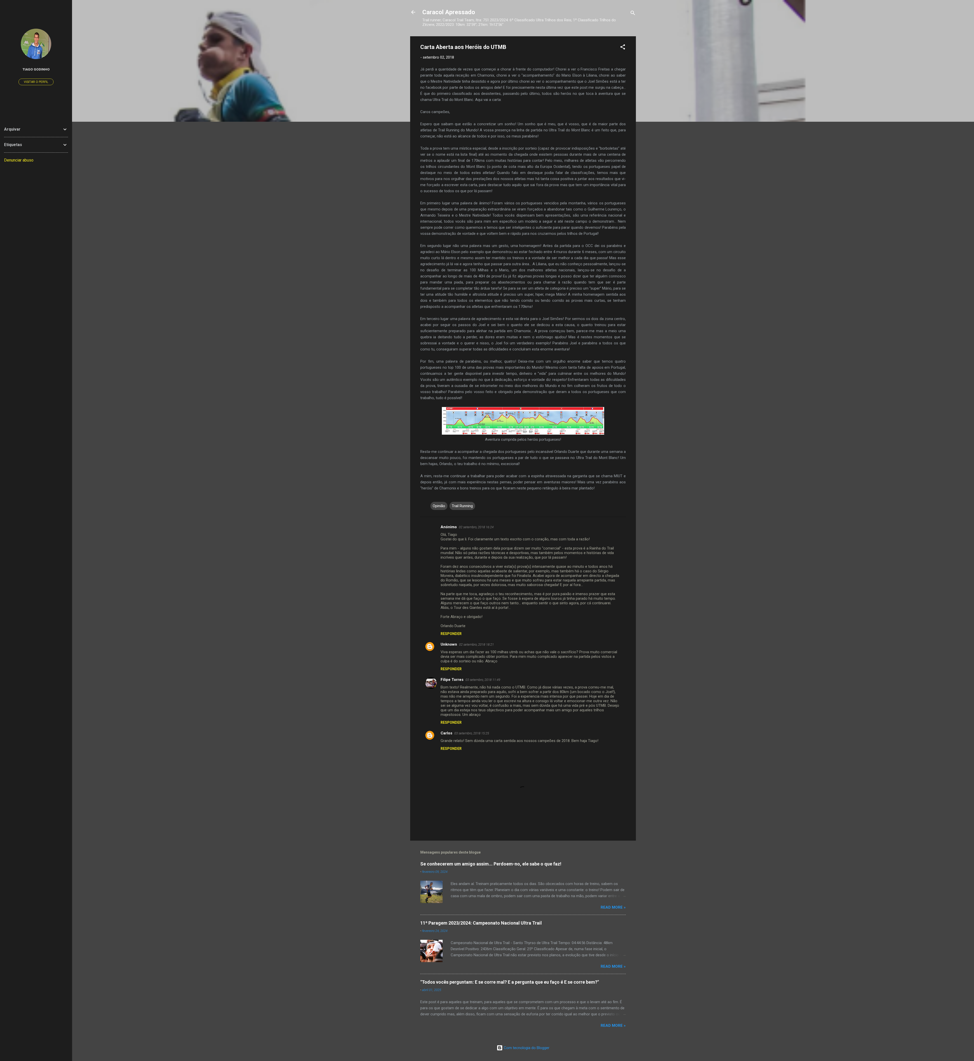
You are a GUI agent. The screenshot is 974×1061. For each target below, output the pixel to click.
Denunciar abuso (18, 160)
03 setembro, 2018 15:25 (471, 733)
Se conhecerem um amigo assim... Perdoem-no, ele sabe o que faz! (490, 864)
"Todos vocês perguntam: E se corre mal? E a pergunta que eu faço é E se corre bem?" (509, 982)
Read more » (613, 907)
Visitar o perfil (36, 82)
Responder (451, 634)
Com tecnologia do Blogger (526, 1048)
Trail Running (462, 506)
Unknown (449, 644)
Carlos (446, 733)
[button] (623, 48)
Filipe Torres (452, 679)
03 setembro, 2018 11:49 (482, 680)
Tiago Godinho (36, 69)
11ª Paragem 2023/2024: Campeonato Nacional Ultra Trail (481, 923)
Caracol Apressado (448, 12)
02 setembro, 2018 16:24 (476, 527)
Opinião (439, 506)
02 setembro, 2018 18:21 (476, 644)
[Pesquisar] (633, 14)
